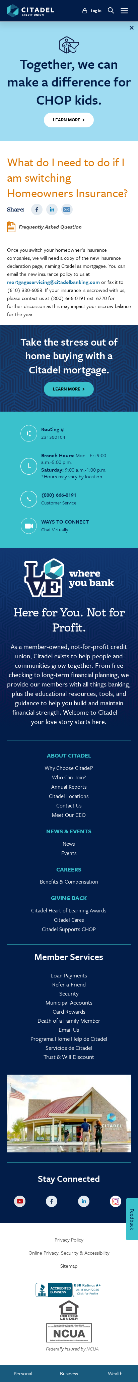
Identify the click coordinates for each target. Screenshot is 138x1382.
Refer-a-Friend (69, 984)
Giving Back (69, 898)
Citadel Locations (69, 796)
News (69, 844)
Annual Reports (69, 787)
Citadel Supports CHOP (69, 929)
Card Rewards (69, 1011)
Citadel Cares (69, 920)
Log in (96, 10)
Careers (68, 869)
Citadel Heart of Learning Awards (69, 910)
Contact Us (69, 805)
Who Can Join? (69, 777)
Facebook (37, 209)
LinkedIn (52, 209)
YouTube (21, 1203)
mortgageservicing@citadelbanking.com (53, 282)
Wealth (115, 1373)
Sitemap (68, 1266)
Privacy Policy (69, 1240)
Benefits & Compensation (69, 882)
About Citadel (69, 755)
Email (67, 209)
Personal (23, 1373)
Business (69, 1373)
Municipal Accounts (69, 1002)
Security (69, 993)
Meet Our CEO (69, 815)
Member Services (68, 956)
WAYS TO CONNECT (65, 521)
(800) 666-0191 (58, 494)
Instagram (117, 1203)
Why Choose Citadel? (69, 768)
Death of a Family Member (69, 1020)
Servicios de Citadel (69, 1047)
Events (69, 853)
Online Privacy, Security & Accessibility (69, 1253)
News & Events (68, 831)
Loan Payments (69, 975)
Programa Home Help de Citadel (68, 1038)
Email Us (69, 1029)
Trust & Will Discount (69, 1057)
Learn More (66, 388)
